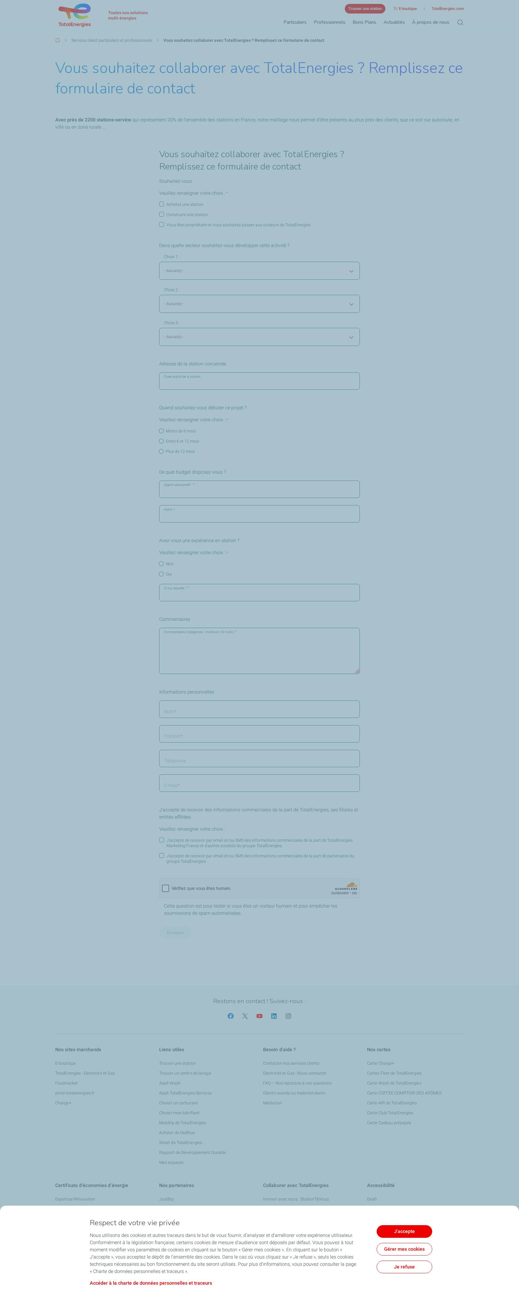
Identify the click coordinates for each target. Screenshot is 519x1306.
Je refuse (404, 1267)
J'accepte (404, 1231)
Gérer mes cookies (404, 1249)
